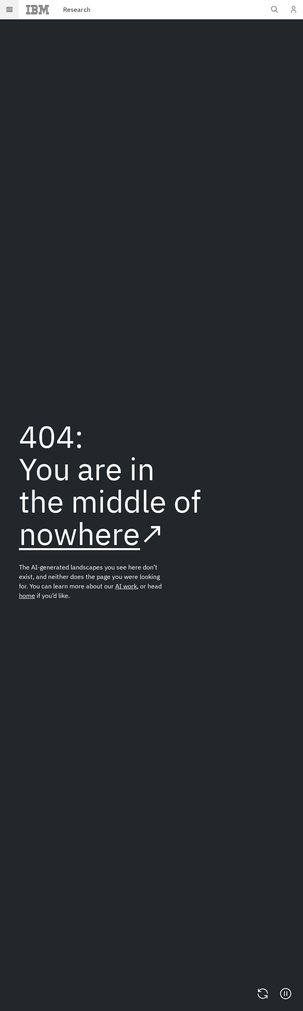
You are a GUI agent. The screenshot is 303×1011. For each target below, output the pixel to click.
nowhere (79, 533)
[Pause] (286, 994)
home (27, 595)
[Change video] (263, 994)
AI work (126, 586)
